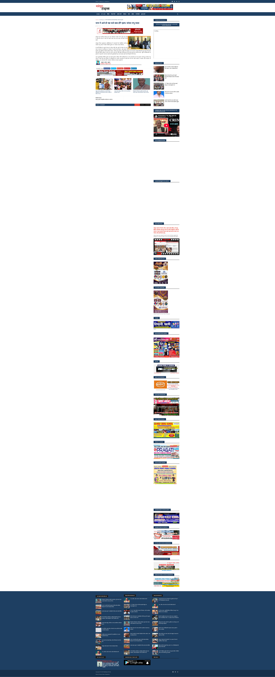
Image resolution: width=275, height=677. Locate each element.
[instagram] (177, 672)
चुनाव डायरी (143, 14)
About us (101, 1)
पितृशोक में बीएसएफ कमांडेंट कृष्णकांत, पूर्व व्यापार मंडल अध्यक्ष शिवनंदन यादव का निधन (141, 91)
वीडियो (108, 14)
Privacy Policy (102, 674)
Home (97, 1)
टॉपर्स (129, 14)
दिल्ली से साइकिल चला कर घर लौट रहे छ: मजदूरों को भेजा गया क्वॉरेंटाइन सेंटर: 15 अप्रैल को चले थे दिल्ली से (168, 617)
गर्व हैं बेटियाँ (137, 14)
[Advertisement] (166, 496)
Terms (97, 674)
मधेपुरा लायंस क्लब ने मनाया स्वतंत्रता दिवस (110, 646)
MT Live (103, 14)
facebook (147, 104)
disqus (142, 104)
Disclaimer (107, 674)
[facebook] (172, 1)
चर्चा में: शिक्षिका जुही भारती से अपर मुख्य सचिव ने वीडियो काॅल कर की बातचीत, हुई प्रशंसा (169, 651)
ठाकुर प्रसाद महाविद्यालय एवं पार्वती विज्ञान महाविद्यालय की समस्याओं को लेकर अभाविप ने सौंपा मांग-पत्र (104, 92)
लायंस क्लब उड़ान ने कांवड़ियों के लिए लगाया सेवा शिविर (112, 611)
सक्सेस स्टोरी (119, 14)
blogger (137, 104)
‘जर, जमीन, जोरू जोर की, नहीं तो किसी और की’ (110, 651)
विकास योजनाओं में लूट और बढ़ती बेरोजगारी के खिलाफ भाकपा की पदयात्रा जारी (172, 77)
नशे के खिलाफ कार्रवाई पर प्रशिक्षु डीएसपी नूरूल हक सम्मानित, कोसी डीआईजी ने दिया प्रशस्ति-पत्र (111, 617)
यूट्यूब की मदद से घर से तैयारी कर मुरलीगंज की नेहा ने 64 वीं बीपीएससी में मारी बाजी (168, 599)
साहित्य (133, 14)
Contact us (107, 1)
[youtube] (174, 1)
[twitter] (176, 1)
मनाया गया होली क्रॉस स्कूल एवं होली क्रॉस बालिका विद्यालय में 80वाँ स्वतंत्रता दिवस (111, 606)
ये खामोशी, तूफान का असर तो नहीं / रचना (110, 662)
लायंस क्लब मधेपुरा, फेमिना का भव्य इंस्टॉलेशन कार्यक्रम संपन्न (122, 91)
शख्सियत (124, 14)
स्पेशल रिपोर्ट (113, 14)
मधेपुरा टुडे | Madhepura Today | (104, 660)
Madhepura (102, 19)
